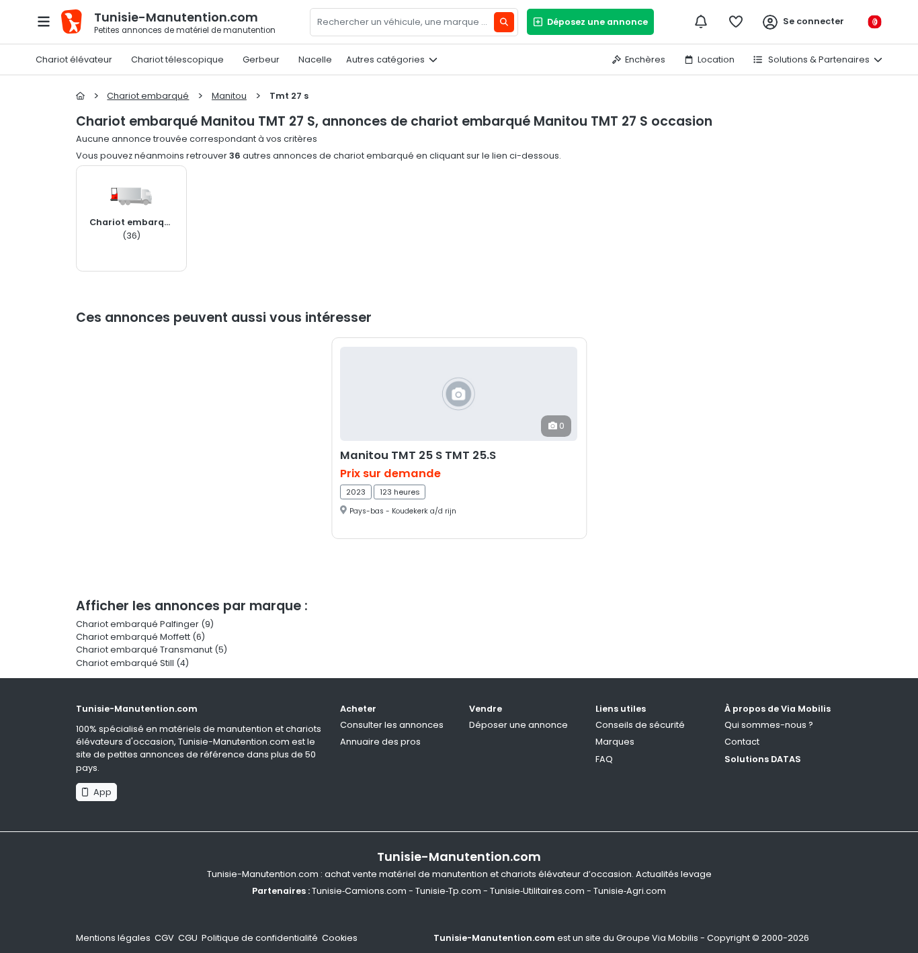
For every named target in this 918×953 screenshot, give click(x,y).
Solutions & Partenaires (818, 59)
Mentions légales (113, 938)
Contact (741, 741)
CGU (188, 938)
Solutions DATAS (762, 759)
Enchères (645, 59)
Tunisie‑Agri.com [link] (629, 891)
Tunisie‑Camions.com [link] (359, 891)
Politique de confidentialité (260, 938)
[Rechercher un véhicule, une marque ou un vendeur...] (504, 22)
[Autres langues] (874, 21)
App (100, 792)
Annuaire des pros (380, 741)
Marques (614, 741)
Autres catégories (385, 59)
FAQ (604, 759)
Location (716, 59)
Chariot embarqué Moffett (133, 637)
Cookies (340, 938)
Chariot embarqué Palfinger (137, 624)
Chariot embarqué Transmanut (144, 649)
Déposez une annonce (595, 22)
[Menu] (43, 21)
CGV (164, 938)
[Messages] (701, 21)
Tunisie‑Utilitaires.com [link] (537, 891)
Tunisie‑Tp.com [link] (448, 891)
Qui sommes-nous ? (768, 725)
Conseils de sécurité (640, 725)
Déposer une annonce (518, 725)
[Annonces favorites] (736, 21)
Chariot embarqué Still (125, 663)
